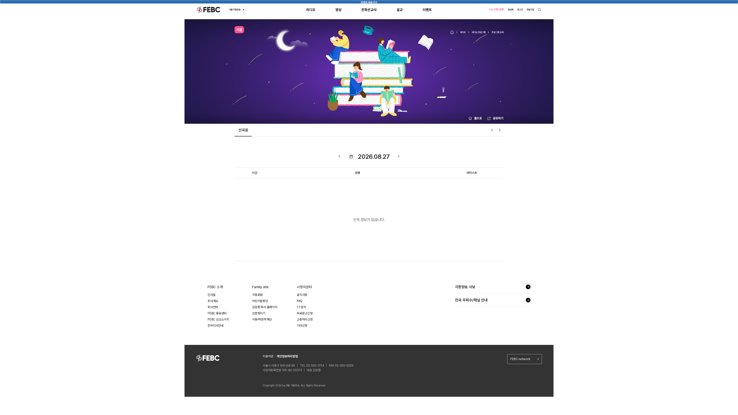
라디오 (463, 32)
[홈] (452, 32)
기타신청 (302, 325)
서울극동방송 (234, 9)
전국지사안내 (216, 325)
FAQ (299, 301)
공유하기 (498, 118)
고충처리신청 (305, 319)
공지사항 (302, 295)
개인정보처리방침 (287, 356)
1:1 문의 (301, 307)
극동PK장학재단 (262, 319)
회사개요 (213, 301)
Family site (260, 287)
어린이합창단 (260, 301)
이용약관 (268, 356)
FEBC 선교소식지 (218, 319)
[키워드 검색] (539, 10)
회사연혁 (213, 307)
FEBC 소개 (215, 287)
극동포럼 (257, 295)
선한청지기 (258, 313)
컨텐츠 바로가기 (369, 2)
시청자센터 (304, 287)
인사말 (211, 295)
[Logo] (208, 9)
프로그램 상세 (498, 32)
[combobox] (524, 359)
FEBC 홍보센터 (217, 313)
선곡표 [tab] (243, 130)
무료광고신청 (305, 313)
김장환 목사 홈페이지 (265, 307)
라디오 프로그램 (478, 32)
